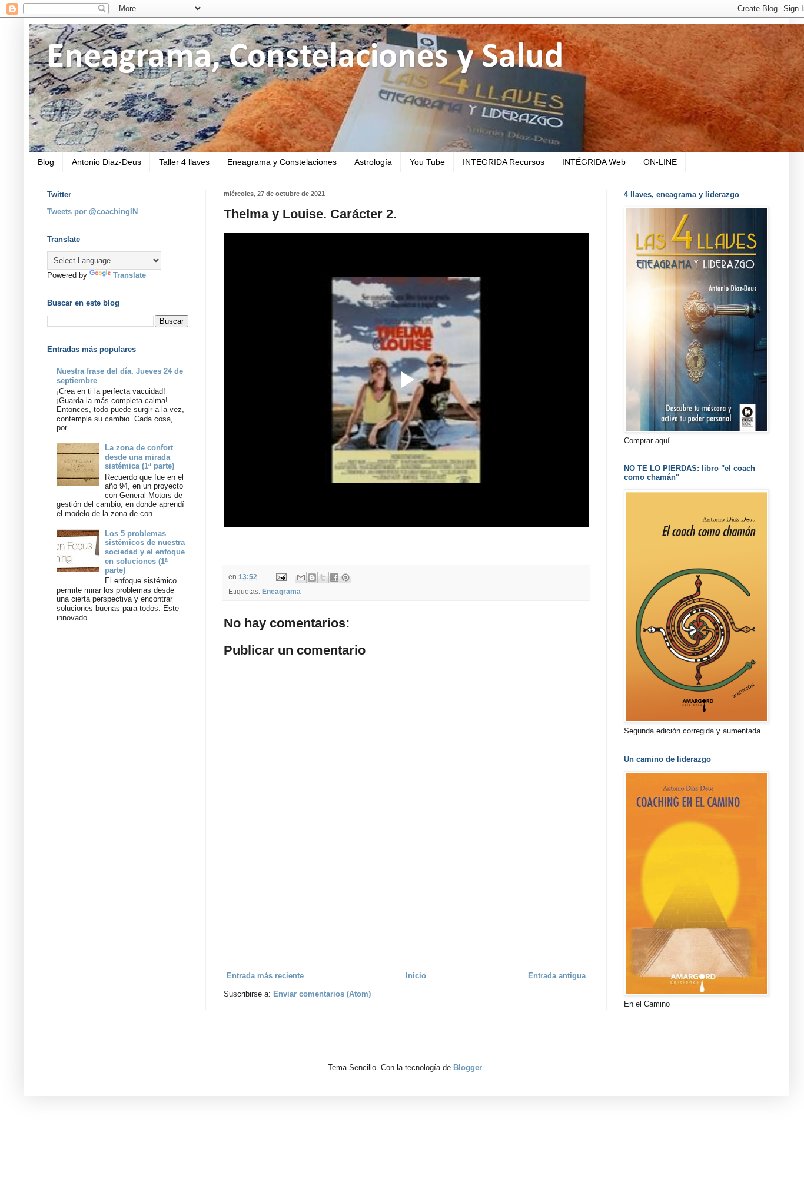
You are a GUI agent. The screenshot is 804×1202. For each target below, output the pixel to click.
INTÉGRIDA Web (594, 162)
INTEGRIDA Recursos (503, 162)
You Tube (427, 162)
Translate (129, 275)
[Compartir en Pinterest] (345, 577)
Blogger (467, 1067)
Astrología (373, 162)
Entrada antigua (557, 975)
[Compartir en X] (323, 577)
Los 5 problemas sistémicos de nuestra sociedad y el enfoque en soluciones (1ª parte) (145, 552)
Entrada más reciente (265, 975)
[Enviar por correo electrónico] (301, 577)
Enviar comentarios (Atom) (322, 994)
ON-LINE (660, 162)
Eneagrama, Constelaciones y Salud (305, 57)
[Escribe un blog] (312, 577)
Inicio (416, 975)
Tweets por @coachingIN (92, 211)
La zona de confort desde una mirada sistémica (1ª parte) (139, 456)
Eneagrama (281, 591)
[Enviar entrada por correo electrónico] (280, 576)
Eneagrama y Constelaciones (282, 162)
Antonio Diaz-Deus (106, 162)
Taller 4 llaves (184, 162)
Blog (46, 162)
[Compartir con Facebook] (334, 577)
